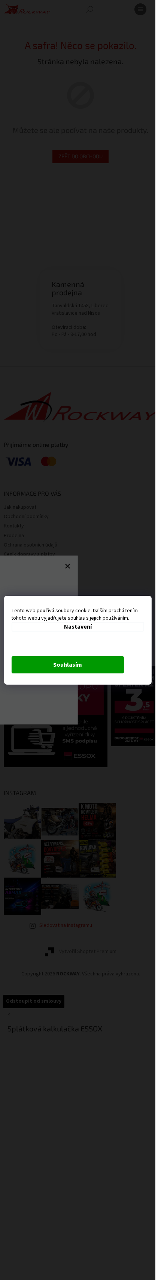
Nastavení (78, 627)
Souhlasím (67, 665)
